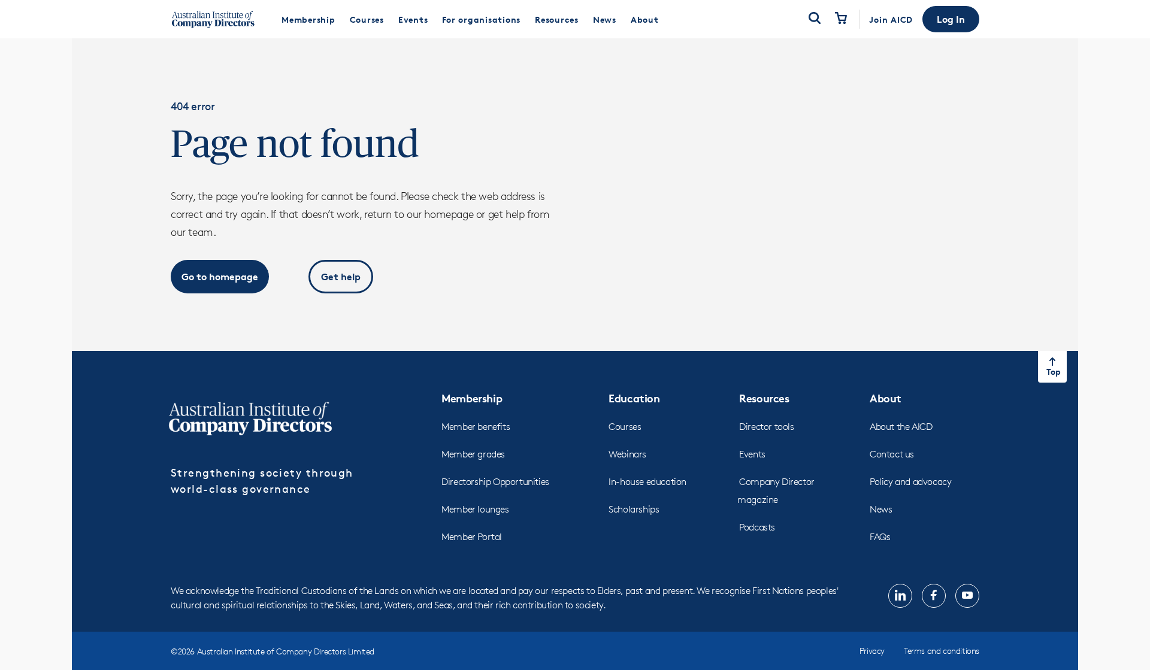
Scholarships (634, 509)
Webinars (627, 454)
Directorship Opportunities (495, 481)
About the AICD (901, 426)
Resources (764, 398)
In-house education (647, 481)
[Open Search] (814, 19)
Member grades (473, 454)
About (885, 398)
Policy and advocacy (910, 481)
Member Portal (471, 536)
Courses (625, 426)
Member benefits (475, 426)
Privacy (872, 650)
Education (634, 398)
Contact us (892, 454)
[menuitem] (308, 19)
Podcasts (757, 527)
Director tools (766, 426)
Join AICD (891, 19)
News (881, 509)
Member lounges (475, 509)
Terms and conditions (941, 650)
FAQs (880, 536)
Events (752, 454)
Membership (471, 398)
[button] (950, 19)
